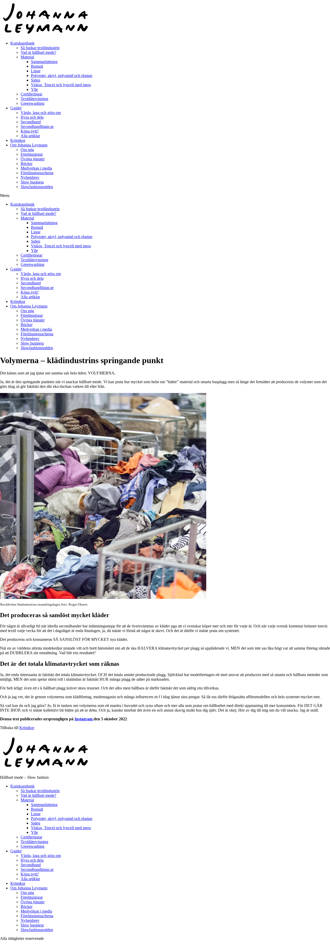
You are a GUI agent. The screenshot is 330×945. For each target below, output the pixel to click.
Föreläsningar (32, 154)
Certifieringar (31, 94)
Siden (35, 80)
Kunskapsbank (22, 43)
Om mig (27, 149)
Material (27, 57)
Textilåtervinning (34, 99)
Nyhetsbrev (30, 177)
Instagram (84, 719)
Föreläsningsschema (37, 173)
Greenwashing (32, 103)
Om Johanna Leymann (28, 145)
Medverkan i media (36, 168)
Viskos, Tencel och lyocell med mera (61, 85)
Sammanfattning (44, 61)
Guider (16, 108)
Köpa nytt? (30, 131)
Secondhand (31, 122)
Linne (35, 71)
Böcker (26, 163)
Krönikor (17, 140)
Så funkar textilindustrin (40, 48)
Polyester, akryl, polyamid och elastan (61, 75)
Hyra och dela (32, 117)
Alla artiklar (30, 136)
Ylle (34, 89)
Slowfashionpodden (37, 187)
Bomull (37, 66)
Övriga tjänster (33, 159)
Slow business (32, 182)
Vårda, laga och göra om (41, 112)
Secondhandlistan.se (37, 126)
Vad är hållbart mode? (38, 52)
